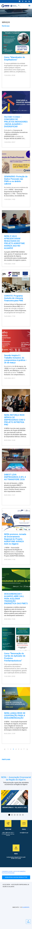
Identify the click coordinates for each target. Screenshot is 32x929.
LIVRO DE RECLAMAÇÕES (19, 871)
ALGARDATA (25, 907)
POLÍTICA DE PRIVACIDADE (8, 873)
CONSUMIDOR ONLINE (7, 871)
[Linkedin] (19, 1)
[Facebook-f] (22, 1)
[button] (29, 5)
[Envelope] (25, 1)
